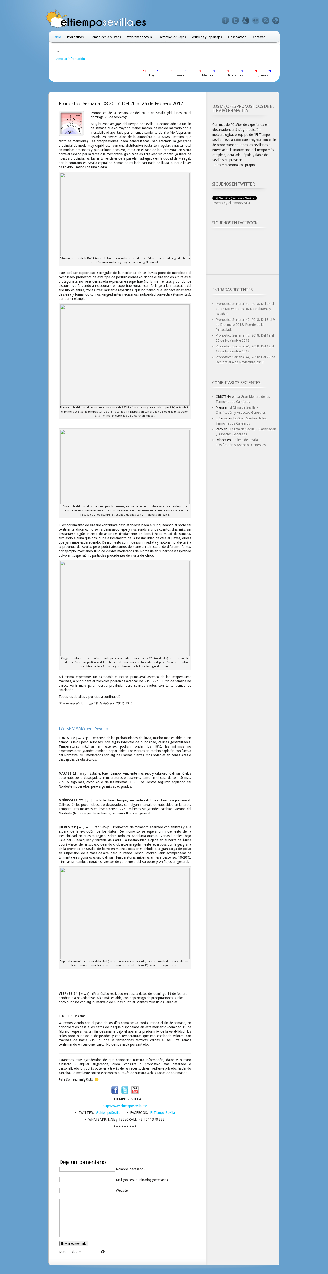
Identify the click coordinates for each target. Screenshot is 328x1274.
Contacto (259, 37)
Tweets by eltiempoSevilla (231, 203)
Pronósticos (75, 37)
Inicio (57, 37)
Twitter (235, 20)
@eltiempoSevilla (108, 1113)
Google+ (245, 20)
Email (276, 20)
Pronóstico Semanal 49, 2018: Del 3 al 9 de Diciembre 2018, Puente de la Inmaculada (245, 325)
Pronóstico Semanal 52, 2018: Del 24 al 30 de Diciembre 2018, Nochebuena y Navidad (245, 309)
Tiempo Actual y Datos (105, 37)
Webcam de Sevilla (140, 37)
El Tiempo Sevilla (162, 1113)
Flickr (256, 20)
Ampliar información (70, 59)
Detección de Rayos (172, 37)
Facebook (225, 20)
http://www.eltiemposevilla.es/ (125, 1106)
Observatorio (237, 37)
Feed (266, 20)
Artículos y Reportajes (207, 37)
